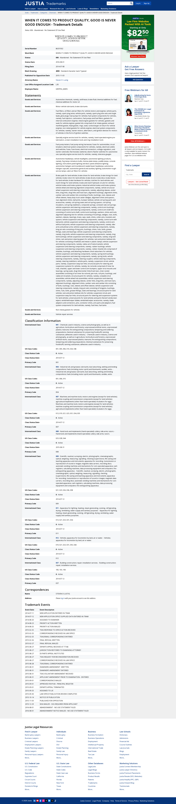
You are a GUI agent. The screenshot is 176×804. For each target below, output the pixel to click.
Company (105, 801)
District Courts (30, 783)
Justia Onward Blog (127, 783)
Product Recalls (94, 776)
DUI (57, 745)
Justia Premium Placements (130, 773)
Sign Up (146, 3)
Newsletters (94, 9)
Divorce (59, 741)
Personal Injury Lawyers (34, 754)
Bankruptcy (60, 735)
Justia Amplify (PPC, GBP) (129, 779)
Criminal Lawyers (31, 741)
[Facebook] (40, 800)
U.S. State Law (62, 763)
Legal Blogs (92, 770)
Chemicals (52, 12)
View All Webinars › (138, 141)
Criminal (59, 738)
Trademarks (34, 12)
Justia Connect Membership (130, 766)
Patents (91, 779)
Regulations (29, 773)
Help (112, 801)
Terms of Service (121, 801)
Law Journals (124, 748)
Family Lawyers (30, 751)
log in (63, 598)
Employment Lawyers (33, 745)
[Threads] (46, 800)
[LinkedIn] (34, 800)
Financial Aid (124, 741)
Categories (43, 12)
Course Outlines (126, 745)
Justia (27, 12)
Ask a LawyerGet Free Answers (134, 68)
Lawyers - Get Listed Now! (138, 182)
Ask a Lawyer (43, 9)
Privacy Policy (133, 801)
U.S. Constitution (31, 766)
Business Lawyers (31, 738)
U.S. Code (28, 770)
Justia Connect (85, 801)
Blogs (122, 751)
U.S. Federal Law (32, 763)
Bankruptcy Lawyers (32, 735)
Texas (58, 786)
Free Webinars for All (136, 90)
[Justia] (34, 3)
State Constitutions (63, 766)
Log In (138, 3)
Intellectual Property (96, 745)
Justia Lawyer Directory (128, 770)
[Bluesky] (49, 800)
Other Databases (95, 763)
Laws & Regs (83, 9)
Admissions (124, 738)
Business (92, 731)
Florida (59, 779)
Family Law (60, 751)
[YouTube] (37, 800)
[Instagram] (43, 800)
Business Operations (96, 738)
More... (27, 758)
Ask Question (138, 79)
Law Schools (71, 9)
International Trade (95, 748)
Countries (92, 786)
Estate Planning (62, 748)
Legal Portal (96, 801)
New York (60, 783)
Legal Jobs (92, 766)
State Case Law (62, 773)
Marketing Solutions (108, 9)
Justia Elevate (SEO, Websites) (131, 776)
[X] (52, 800)
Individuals (61, 731)
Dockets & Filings (31, 786)
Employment (93, 741)
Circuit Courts (30, 779)
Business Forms (94, 773)
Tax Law (91, 754)
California (60, 776)
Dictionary (123, 735)
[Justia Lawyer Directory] (55, 800)
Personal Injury (62, 754)
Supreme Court (31, 776)
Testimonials (124, 786)
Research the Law (57, 9)
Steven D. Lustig (62, 80)
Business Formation (95, 735)
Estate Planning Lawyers (34, 748)
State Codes (60, 770)
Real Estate (92, 751)
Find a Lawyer (30, 9)
